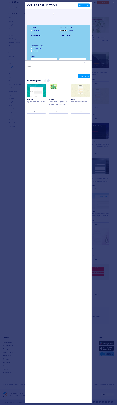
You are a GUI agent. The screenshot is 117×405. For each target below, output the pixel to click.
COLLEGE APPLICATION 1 (42, 5)
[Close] (113, 2)
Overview (30, 63)
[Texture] (80, 90)
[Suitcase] (58, 90)
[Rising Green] (36, 90)
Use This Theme (83, 5)
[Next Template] (96, 202)
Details (36, 112)
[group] (36, 99)
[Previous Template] (20, 202)
